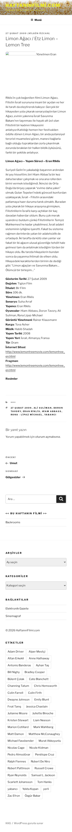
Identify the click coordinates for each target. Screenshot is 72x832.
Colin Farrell (15, 692)
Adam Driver (16, 651)
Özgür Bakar (32, 795)
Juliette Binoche (42, 713)
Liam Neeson (41, 720)
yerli (46, 789)
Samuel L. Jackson (43, 775)
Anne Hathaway (39, 658)
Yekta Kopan (30, 789)
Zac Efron (14, 795)
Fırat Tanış (14, 706)
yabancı (50, 414)
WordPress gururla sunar (28, 823)
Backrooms (13, 522)
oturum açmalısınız (47, 436)
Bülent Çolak (16, 679)
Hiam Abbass (52, 411)
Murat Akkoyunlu (50, 740)
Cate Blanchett (39, 679)
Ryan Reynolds (17, 775)
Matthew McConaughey (44, 734)
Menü (38, 19)
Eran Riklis (31, 411)
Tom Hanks (44, 782)
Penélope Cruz (44, 754)
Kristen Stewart (18, 720)
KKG (8, 823)
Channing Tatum (18, 686)
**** (13, 402)
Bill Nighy (14, 672)
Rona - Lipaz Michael (27, 414)
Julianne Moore (18, 713)
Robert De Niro (40, 761)
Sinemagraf (13, 616)
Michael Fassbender (21, 740)
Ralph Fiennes (17, 761)
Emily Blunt (41, 699)
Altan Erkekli (16, 658)
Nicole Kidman (38, 747)
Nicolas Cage (16, 747)
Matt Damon (16, 734)
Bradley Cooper (35, 672)
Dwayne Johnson (19, 699)
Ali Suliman (43, 408)
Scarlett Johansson (20, 782)
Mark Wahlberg (43, 727)
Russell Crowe (44, 768)
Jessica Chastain (37, 706)
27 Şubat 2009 (21, 408)
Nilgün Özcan (39, 33)
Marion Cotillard (18, 727)
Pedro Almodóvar (19, 754)
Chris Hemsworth (45, 686)
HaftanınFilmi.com (33, 5)
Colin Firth (35, 692)
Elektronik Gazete (17, 608)
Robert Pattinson (19, 768)
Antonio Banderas (19, 665)
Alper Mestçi (37, 651)
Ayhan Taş (42, 665)
